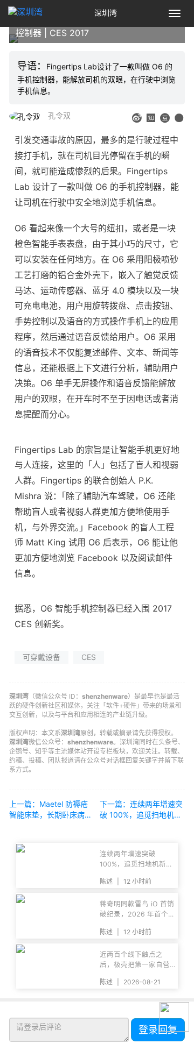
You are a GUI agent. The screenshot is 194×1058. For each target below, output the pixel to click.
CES (88, 657)
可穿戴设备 (41, 657)
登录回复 (157, 1029)
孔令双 (59, 115)
